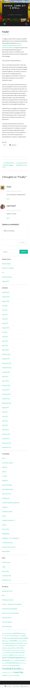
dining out (17, 638)
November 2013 (6, 367)
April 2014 (5, 345)
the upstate (13, 665)
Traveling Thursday (7, 542)
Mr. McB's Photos (7, 622)
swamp (3, 665)
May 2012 (5, 421)
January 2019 (5, 296)
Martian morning (6, 277)
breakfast (7, 635)
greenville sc (17, 643)
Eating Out (5, 480)
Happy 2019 (5, 281)
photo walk (5, 660)
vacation (4, 675)
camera (11, 635)
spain (19, 663)
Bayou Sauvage (6, 263)
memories (4, 650)
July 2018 (4, 305)
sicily (6, 663)
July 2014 (4, 332)
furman (25, 640)
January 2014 (5, 358)
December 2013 (6, 363)
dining (12, 638)
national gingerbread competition (18, 650)
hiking (5, 645)
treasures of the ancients (8, 547)
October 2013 (6, 372)
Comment (22, 242)
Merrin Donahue (6, 617)
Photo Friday (5, 529)
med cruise (20, 648)
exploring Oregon (7, 485)
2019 (3, 458)
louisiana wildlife (11, 648)
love (15, 648)
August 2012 (5, 407)
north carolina (11, 652)
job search (17, 645)
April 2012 (5, 425)
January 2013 (5, 390)
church (19, 635)
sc (24, 660)
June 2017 (5, 314)
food (15, 641)
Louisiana (4, 507)
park (18, 655)
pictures (11, 660)
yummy (17, 675)
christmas (15, 635)
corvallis (4, 638)
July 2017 (4, 310)
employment (7, 640)
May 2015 (5, 319)
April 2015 (5, 323)
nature (4, 516)
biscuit (3, 635)
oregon (11, 655)
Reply (8, 199)
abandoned (4, 633)
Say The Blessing (6, 626)
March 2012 (5, 429)
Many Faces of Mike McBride (10, 613)
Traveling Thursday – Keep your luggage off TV (8, 165)
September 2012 (6, 403)
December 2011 (6, 443)
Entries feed (5, 571)
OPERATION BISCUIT (8, 520)
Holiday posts (6, 498)
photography (17, 657)
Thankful (7, 665)
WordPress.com (6, 580)
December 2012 (6, 394)
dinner (21, 638)
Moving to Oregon (7, 511)
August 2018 (5, 301)
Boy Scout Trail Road (8, 268)
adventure (9, 633)
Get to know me (6, 493)
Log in (3, 566)
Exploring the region (7, 489)
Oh (3, 272)
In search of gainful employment (11, 502)
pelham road (21, 655)
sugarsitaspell (11, 206)
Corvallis (4, 476)
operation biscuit (5, 655)
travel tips (18, 672)
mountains (9, 650)
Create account (6, 562)
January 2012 (5, 438)
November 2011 (6, 447)
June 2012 (5, 416)
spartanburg (23, 663)
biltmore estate (22, 633)
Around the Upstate (7, 462)
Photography (5, 533)
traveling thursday (11, 668)
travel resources (10, 672)
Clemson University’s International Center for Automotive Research (12, 45)
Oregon (4, 525)
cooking (23, 635)
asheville (15, 633)
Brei (3, 595)
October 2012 (6, 398)
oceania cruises (19, 652)
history (8, 645)
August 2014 (5, 327)
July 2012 (4, 412)
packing (15, 655)
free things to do (20, 640)
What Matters (6, 551)
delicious (9, 638)
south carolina (13, 663)
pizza (14, 660)
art (12, 633)
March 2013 (5, 381)
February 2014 (6, 354)
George (8, 187)
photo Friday (7, 657)
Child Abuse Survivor (8, 600)
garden (3, 643)
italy (12, 645)
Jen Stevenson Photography (9, 608)
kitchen (20, 645)
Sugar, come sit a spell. (15, 7)
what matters (11, 675)
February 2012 (6, 434)
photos (24, 657)
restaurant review (19, 660)
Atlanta (4, 471)
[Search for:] (15, 252)
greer (21, 643)
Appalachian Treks (7, 591)
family (11, 640)
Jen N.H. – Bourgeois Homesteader (11, 604)
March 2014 (5, 350)
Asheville (4, 467)
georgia (7, 643)
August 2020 (5, 292)
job (14, 645)
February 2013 (6, 385)
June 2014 (5, 336)
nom (6, 652)
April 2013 (5, 376)
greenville (11, 643)
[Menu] (4, 24)
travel (17, 665)
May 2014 (5, 341)
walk (8, 675)
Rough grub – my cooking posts (10, 538)
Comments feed (6, 575)
